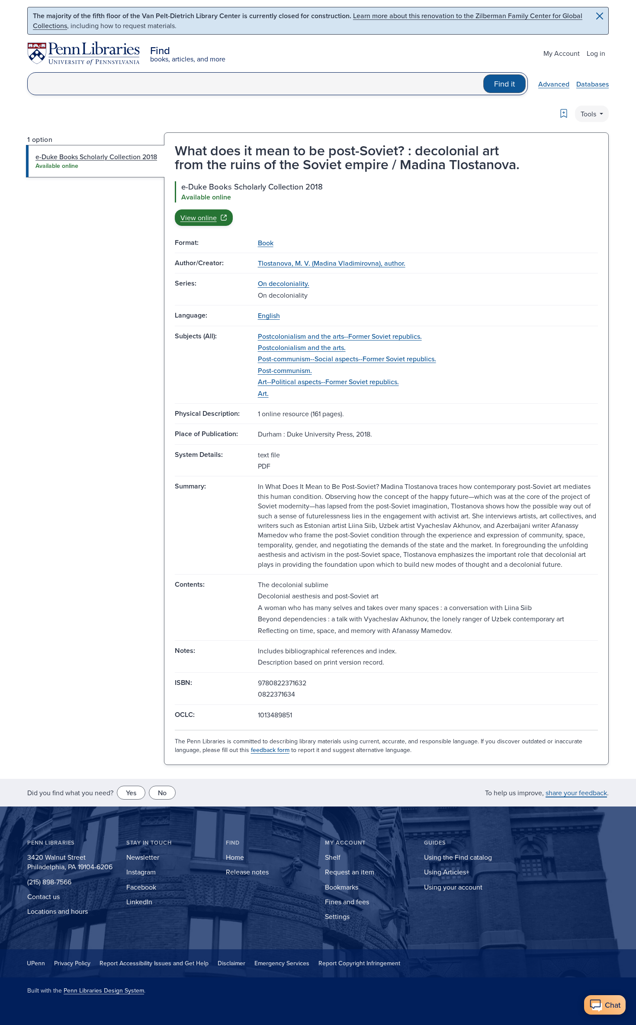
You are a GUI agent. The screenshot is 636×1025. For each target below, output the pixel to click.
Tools (589, 114)
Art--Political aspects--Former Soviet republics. (328, 381)
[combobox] (255, 83)
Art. (263, 393)
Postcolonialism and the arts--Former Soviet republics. (340, 336)
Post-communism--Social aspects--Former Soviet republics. (347, 358)
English (269, 315)
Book (265, 242)
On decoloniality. (283, 283)
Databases (592, 84)
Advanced (553, 84)
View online (198, 217)
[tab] (95, 161)
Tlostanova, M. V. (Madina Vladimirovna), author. (331, 263)
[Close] (599, 16)
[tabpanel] (386, 203)
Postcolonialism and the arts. (302, 347)
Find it (504, 83)
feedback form (270, 749)
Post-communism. (285, 370)
